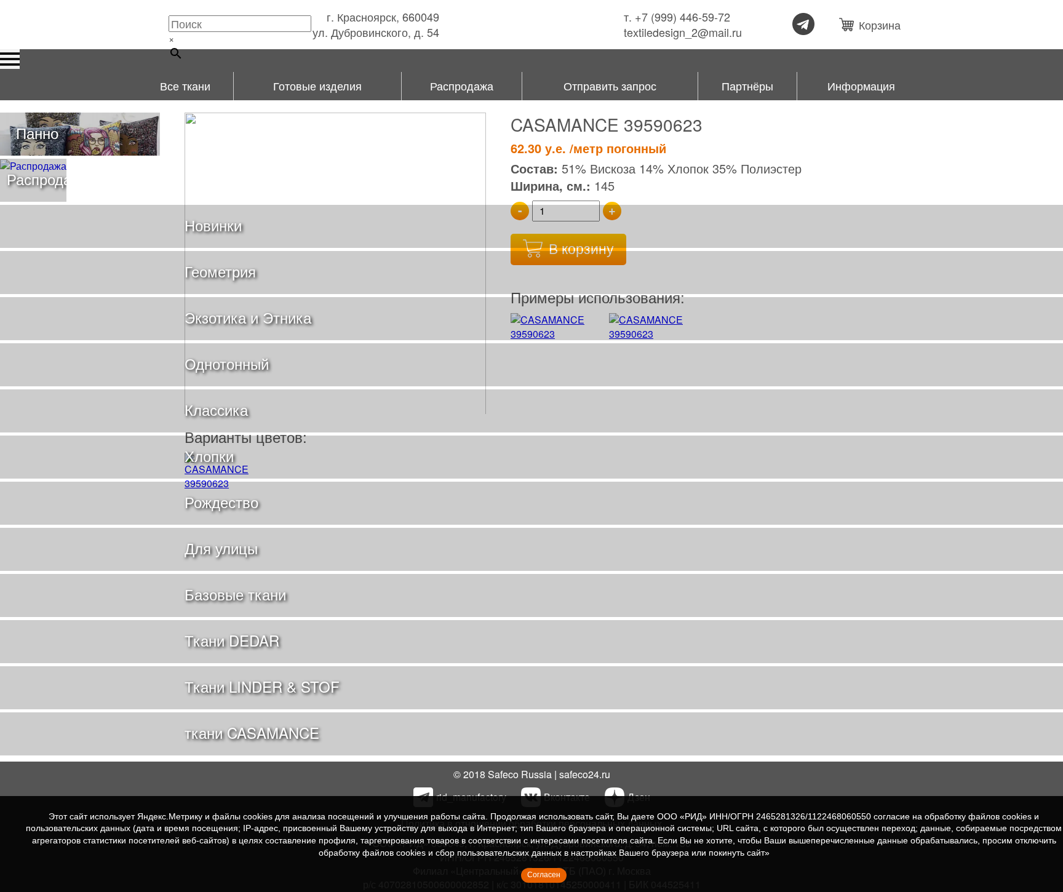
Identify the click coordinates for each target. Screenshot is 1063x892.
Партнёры (747, 86)
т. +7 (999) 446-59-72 (677, 17)
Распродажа (461, 86)
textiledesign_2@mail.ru (683, 32)
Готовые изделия (317, 86)
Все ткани (185, 86)
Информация (861, 86)
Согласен (543, 874)
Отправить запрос (609, 86)
